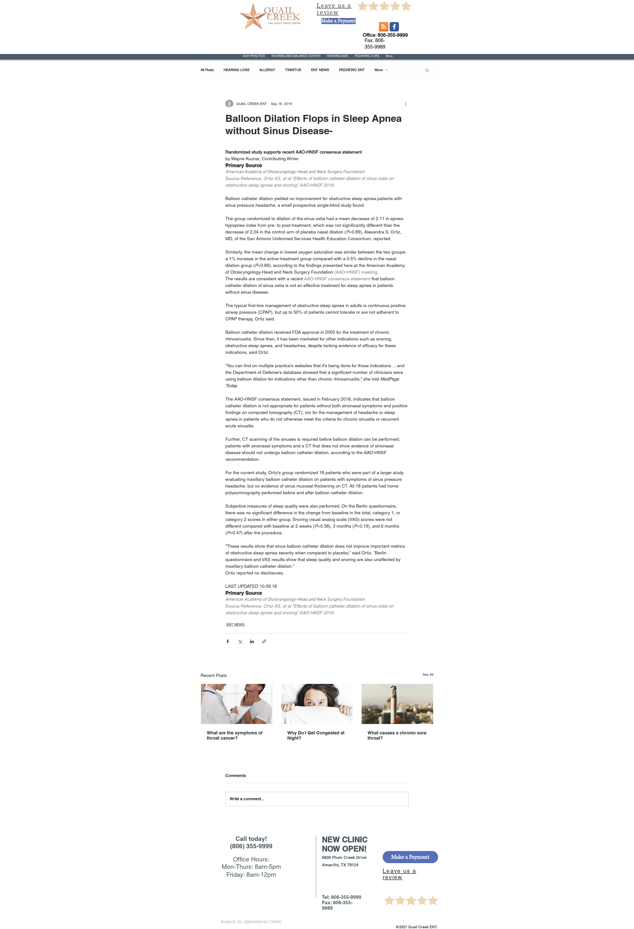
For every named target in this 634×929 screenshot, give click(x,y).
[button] (427, 70)
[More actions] (406, 104)
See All (428, 674)
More (379, 70)
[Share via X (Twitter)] (240, 641)
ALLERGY (267, 70)
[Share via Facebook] (227, 641)
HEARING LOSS (236, 70)
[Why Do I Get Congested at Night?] (317, 704)
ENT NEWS (320, 70)
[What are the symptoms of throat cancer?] (236, 704)
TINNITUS (293, 70)
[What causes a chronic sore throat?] (397, 704)
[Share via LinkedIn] (252, 641)
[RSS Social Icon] (383, 26)
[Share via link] (264, 641)
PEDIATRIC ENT (352, 70)
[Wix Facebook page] (394, 26)
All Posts (207, 70)
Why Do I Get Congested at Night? (315, 735)
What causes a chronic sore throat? (397, 735)
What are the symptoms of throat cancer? (235, 735)
